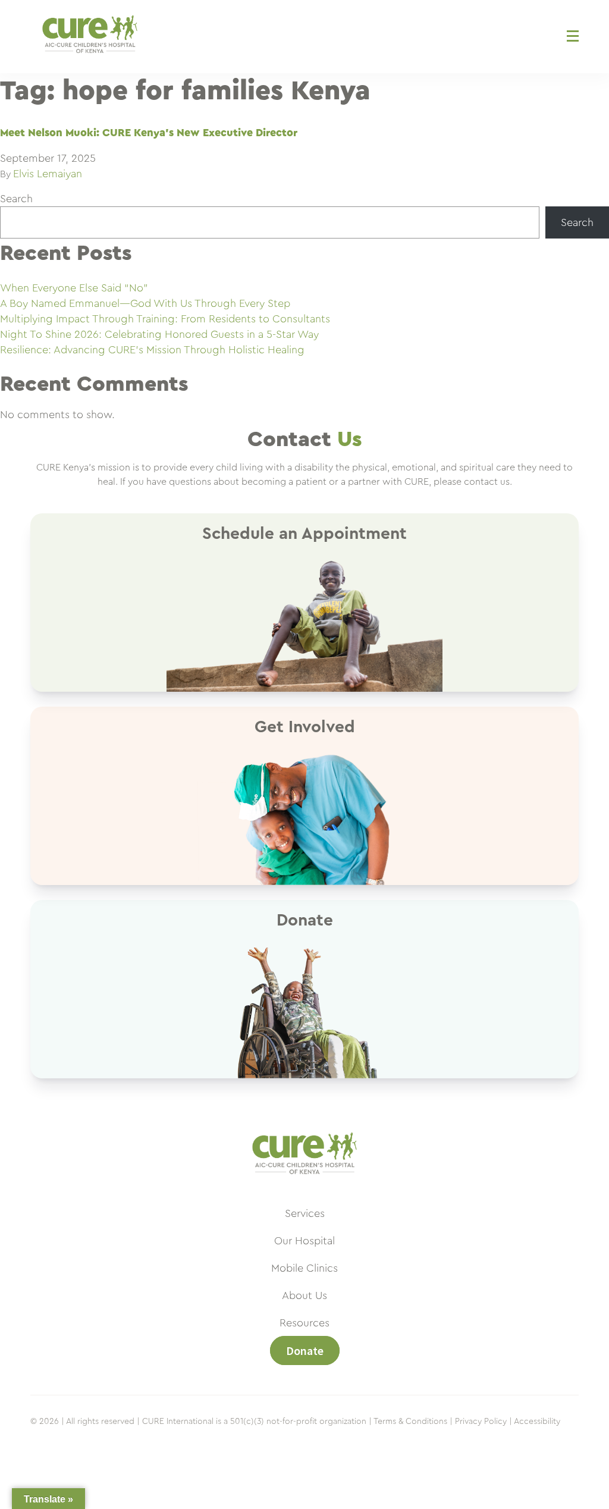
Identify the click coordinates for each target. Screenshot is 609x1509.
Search (16, 198)
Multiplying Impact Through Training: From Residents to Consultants (165, 318)
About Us (304, 1295)
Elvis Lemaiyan (47, 173)
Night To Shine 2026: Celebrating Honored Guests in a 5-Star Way (159, 334)
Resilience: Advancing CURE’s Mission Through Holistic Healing (152, 349)
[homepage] (304, 1180)
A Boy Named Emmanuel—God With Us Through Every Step (145, 303)
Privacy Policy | (483, 1421)
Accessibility (537, 1421)
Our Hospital (304, 1240)
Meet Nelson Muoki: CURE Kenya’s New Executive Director (148, 132)
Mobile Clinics (304, 1268)
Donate (305, 1350)
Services (305, 1213)
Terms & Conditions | (413, 1421)
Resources (304, 1322)
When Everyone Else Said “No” (74, 288)
